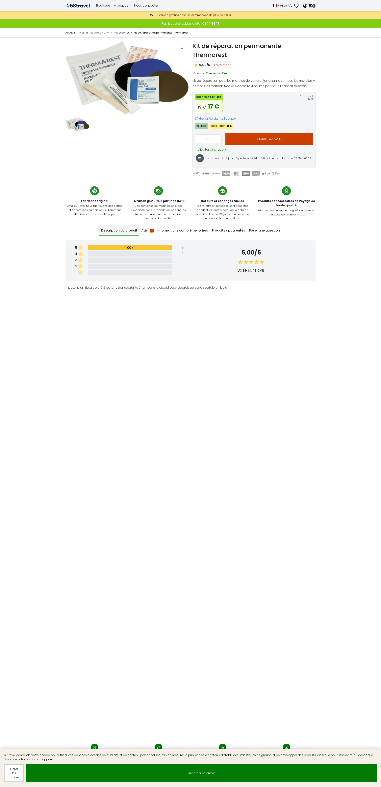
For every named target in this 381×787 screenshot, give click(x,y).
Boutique (103, 5)
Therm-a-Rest (217, 73)
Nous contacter (146, 5)
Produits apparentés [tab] (228, 230)
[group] (127, 77)
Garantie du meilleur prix (217, 118)
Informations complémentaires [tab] (183, 230)
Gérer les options (14, 773)
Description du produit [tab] (119, 230)
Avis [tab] (146, 230)
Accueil (70, 33)
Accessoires (122, 33)
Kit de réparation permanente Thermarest (161, 33)
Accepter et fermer (201, 773)
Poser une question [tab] (264, 230)
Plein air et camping (92, 33)
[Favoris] (298, 5)
